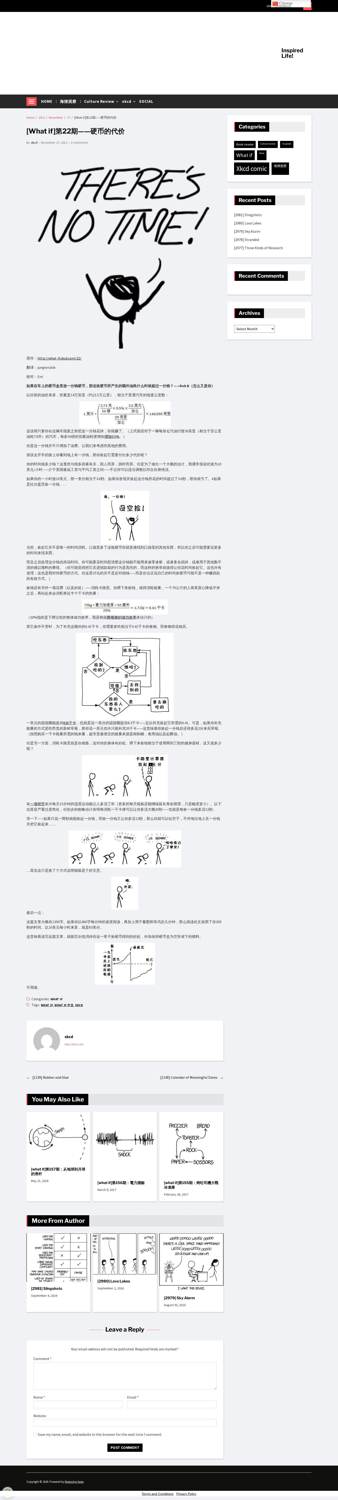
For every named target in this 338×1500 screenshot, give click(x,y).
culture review (267, 143)
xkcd (126, 101)
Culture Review (99, 101)
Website (39, 1415)
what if (57, 999)
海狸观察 (68, 101)
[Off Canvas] (31, 101)
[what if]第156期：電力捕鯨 (121, 1183)
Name (39, 1397)
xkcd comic (251, 169)
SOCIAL (146, 101)
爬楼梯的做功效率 (121, 617)
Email (133, 1397)
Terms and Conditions (157, 1494)
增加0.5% (111, 436)
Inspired (286, 143)
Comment (42, 1359)
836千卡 (69, 723)
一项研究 (37, 804)
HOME (46, 101)
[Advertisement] (150, 53)
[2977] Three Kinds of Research (258, 248)
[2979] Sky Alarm (179, 1298)
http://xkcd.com (74, 1044)
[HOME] (268, 6)
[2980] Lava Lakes (113, 1281)
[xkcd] (46, 1040)
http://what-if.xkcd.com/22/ (59, 358)
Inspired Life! (292, 53)
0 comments (79, 142)
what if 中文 (64, 1005)
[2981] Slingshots (46, 1288)
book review (244, 144)
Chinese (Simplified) (282, 4)
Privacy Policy (186, 1494)
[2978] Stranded (246, 239)
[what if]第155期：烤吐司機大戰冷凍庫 (191, 1185)
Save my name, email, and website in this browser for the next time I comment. (100, 1435)
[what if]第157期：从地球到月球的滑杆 (58, 1171)
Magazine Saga (74, 1482)
